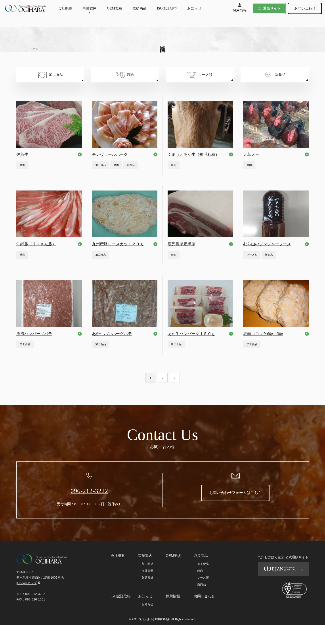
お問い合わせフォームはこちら (235, 493)
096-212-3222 (89, 490)
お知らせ (194, 8)
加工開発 (147, 564)
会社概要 (65, 8)
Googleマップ (27, 583)
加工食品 (203, 564)
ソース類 (203, 577)
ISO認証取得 (167, 8)
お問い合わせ (304, 8)
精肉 (200, 570)
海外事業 (147, 570)
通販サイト (272, 8)
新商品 (201, 584)
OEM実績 (114, 8)
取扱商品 (139, 8)
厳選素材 (147, 577)
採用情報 (240, 10)
